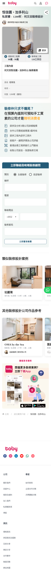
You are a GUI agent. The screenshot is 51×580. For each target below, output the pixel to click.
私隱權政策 (7, 507)
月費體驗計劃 (31, 495)
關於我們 (6, 483)
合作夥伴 (6, 556)
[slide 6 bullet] (29, 50)
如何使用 (29, 483)
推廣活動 (6, 562)
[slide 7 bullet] (31, 50)
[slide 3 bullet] (23, 50)
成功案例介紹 (19, 414)
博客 (5, 513)
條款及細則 (7, 495)
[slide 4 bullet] (25, 50)
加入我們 (6, 501)
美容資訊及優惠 (9, 538)
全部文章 (6, 544)
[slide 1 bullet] (20, 50)
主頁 (7, 414)
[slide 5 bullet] (27, 50)
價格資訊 (6, 532)
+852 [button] (9, 216)
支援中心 (6, 489)
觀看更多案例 (25, 361)
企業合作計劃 (31, 489)
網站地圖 (6, 568)
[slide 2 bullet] (21, 50)
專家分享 (6, 550)
